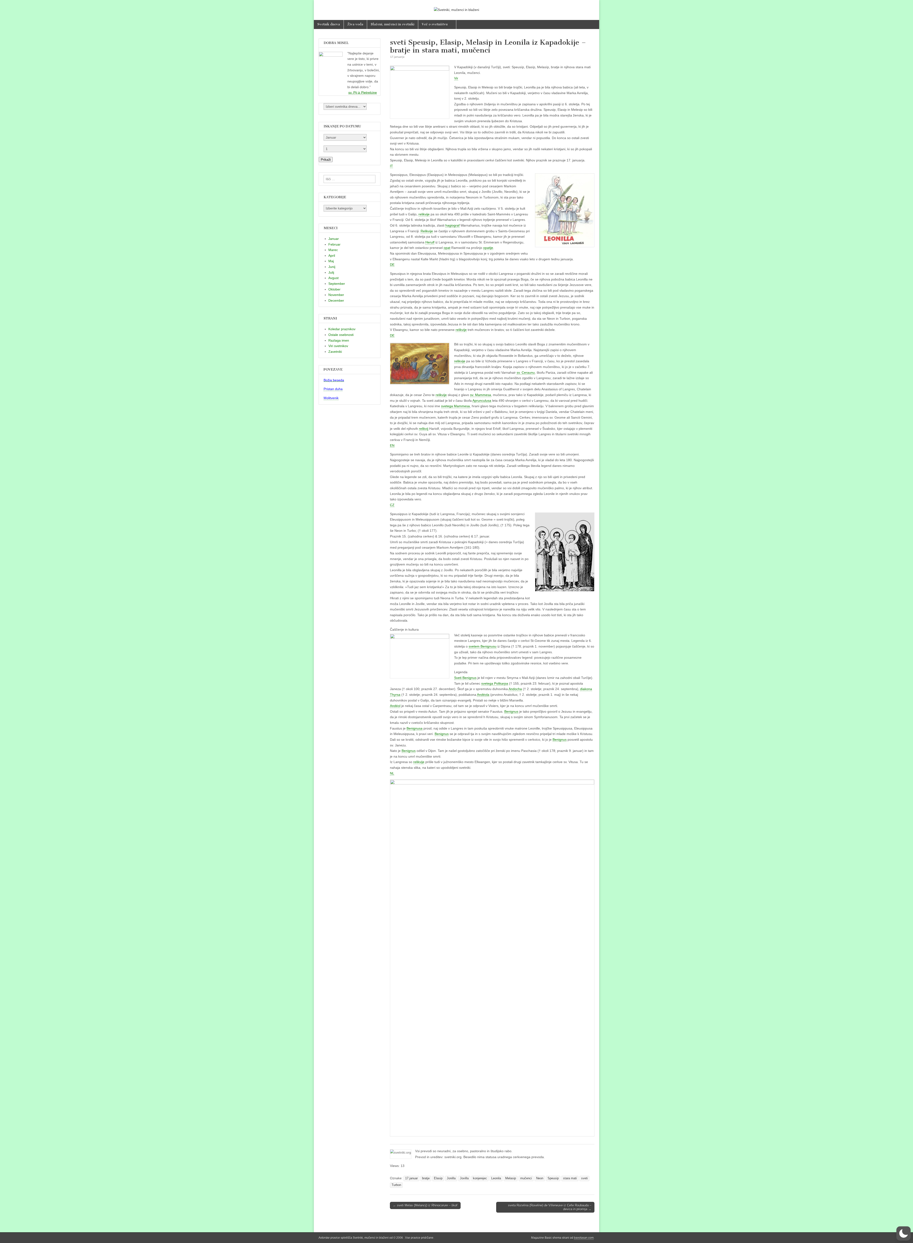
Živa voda (355, 24)
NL (392, 773)
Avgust (333, 278)
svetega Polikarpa (494, 683)
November (336, 295)
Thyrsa (395, 694)
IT (391, 166)
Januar (333, 239)
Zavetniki (335, 351)
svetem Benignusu (482, 646)
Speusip (553, 1178)
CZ (392, 505)
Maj (331, 261)
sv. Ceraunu (526, 372)
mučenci (526, 1178)
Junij (331, 267)
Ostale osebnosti (341, 335)
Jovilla (464, 1178)
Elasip (438, 1178)
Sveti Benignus (465, 678)
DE (392, 264)
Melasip (510, 1178)
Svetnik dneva (328, 24)
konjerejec (480, 1178)
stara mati (570, 1178)
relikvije (424, 214)
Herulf (429, 242)
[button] (903, 1233)
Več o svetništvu (435, 24)
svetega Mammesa (455, 406)
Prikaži (326, 159)
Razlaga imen (338, 340)
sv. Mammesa (480, 395)
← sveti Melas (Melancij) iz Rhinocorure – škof (425, 1205)
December (336, 300)
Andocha (515, 689)
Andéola (483, 694)
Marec (333, 250)
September (336, 283)
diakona (586, 689)
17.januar (411, 1178)
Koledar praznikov (341, 329)
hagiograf (452, 225)
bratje (426, 1178)
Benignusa (415, 728)
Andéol (395, 706)
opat (447, 248)
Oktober (334, 289)
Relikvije (427, 231)
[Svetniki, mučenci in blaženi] (456, 6)
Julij (331, 272)
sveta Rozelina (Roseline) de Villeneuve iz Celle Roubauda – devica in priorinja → (549, 1207)
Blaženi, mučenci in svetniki (392, 24)
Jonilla (451, 1178)
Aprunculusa (481, 400)
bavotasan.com (584, 1237)
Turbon (396, 1185)
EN (392, 445)
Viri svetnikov (338, 346)
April (331, 255)
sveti (584, 1178)
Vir (456, 78)
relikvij (423, 428)
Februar (334, 244)
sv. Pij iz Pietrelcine (362, 92)
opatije (488, 248)
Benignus (511, 711)
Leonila (496, 1178)
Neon (539, 1178)
